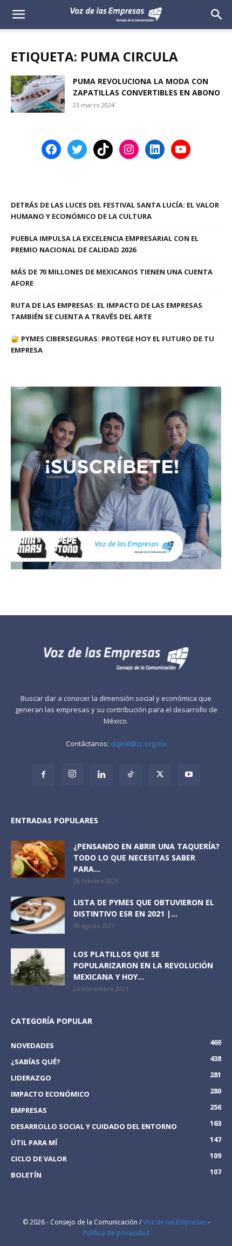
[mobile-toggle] (18, 14)
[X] (159, 775)
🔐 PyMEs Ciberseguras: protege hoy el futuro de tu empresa (112, 344)
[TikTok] (130, 775)
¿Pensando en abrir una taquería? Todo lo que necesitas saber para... (146, 857)
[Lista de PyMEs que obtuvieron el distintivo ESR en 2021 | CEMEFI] (38, 915)
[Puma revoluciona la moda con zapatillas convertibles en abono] (38, 94)
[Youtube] (189, 775)
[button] (217, 14)
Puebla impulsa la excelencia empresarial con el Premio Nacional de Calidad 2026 (105, 243)
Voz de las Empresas (174, 1222)
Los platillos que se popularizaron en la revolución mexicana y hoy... (143, 965)
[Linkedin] (101, 775)
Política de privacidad (116, 1232)
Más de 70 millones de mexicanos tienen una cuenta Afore (112, 277)
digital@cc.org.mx (139, 743)
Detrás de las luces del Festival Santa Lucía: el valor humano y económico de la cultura (115, 210)
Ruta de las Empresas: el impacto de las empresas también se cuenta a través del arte (106, 310)
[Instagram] (72, 774)
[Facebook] (43, 775)
